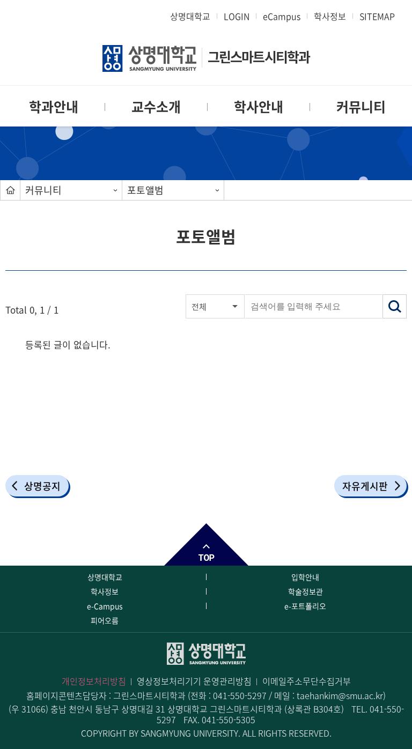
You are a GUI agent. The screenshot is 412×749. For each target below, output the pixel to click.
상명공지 (42, 486)
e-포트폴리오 (305, 605)
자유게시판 (365, 486)
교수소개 (156, 106)
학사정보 (330, 16)
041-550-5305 (228, 719)
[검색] (394, 306)
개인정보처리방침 (94, 680)
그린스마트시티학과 (259, 56)
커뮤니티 (361, 106)
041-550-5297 (240, 695)
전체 (199, 307)
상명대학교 (190, 16)
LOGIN (236, 16)
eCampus (281, 16)
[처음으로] (10, 190)
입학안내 (305, 577)
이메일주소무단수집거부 (306, 680)
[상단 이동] (206, 544)
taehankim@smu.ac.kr (340, 695)
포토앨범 (145, 190)
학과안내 (53, 106)
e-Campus (104, 605)
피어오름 (105, 620)
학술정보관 (305, 591)
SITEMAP (377, 16)
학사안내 (258, 106)
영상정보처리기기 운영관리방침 (194, 680)
